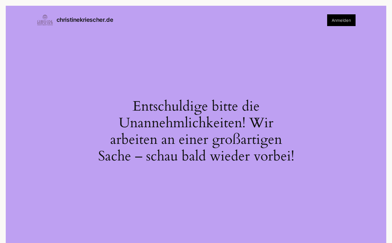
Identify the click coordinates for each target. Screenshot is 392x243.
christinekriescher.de (85, 19)
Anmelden (341, 20)
